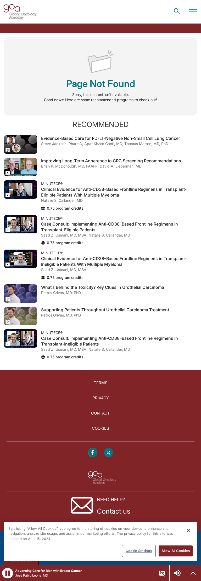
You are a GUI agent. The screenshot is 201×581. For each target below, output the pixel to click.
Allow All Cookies (175, 551)
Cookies (100, 428)
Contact (100, 413)
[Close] (188, 530)
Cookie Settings (139, 551)
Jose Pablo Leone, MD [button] (31, 575)
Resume (20, 144)
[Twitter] (108, 452)
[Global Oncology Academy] (20, 12)
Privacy (100, 397)
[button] (7, 573)
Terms (101, 382)
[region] (100, 541)
